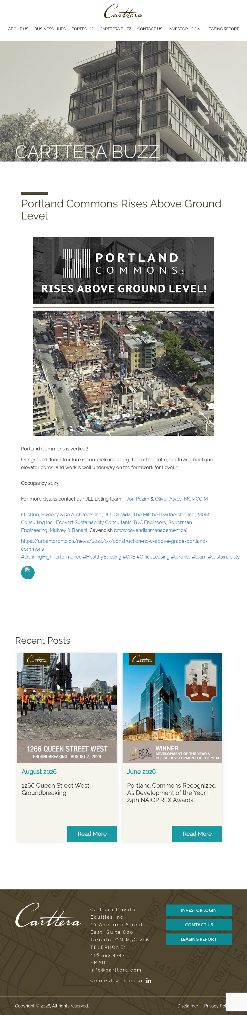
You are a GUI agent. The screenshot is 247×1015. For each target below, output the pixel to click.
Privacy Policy (218, 1006)
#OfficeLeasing (153, 557)
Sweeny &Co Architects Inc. (71, 514)
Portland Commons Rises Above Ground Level (121, 209)
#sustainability (224, 557)
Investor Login (184, 29)
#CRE (129, 557)
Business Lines (50, 29)
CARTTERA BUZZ (115, 29)
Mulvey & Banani (68, 530)
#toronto (181, 557)
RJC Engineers (150, 522)
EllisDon (30, 514)
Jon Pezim (138, 499)
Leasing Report (222, 29)
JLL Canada (118, 514)
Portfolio (83, 29)
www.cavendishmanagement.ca (150, 530)
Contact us (149, 29)
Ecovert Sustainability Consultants (94, 522)
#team (199, 557)
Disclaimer (187, 1006)
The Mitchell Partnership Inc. (164, 514)
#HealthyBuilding (102, 557)
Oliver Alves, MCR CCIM (181, 499)
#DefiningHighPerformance (51, 557)
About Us (18, 29)
